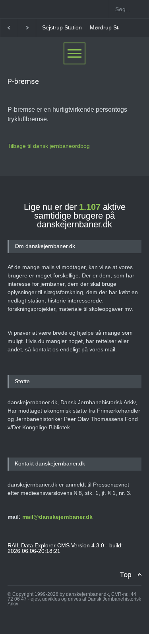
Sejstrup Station (62, 27)
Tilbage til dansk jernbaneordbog (49, 146)
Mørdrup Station (110, 27)
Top (126, 574)
